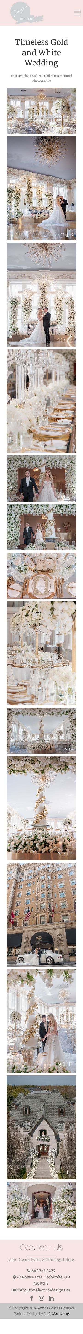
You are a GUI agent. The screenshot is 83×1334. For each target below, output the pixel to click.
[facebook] (31, 1298)
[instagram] (41, 1298)
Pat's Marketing (56, 1314)
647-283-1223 (43, 1270)
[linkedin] (51, 1298)
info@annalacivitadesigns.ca (43, 1290)
